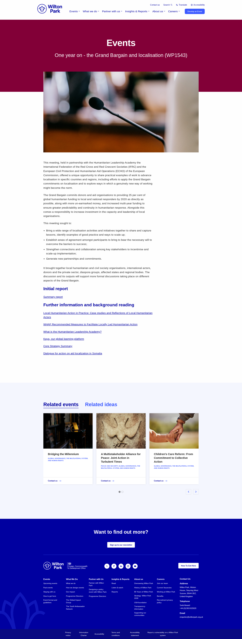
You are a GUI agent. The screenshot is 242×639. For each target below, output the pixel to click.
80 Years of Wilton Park (143, 592)
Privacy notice (68, 633)
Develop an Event (194, 11)
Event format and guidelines (50, 601)
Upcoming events (50, 583)
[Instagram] (128, 566)
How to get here (49, 596)
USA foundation (140, 603)
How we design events (75, 588)
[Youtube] (135, 566)
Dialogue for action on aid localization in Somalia (72, 353)
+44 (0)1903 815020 (188, 608)
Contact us (155, 5)
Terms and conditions (115, 633)
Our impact (70, 592)
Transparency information (139, 607)
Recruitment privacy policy (165, 601)
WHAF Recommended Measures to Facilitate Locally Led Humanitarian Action (90, 324)
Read (114, 583)
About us (157, 11)
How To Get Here (188, 566)
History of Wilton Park (142, 588)
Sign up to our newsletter (121, 545)
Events (73, 11)
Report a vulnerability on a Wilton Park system (162, 633)
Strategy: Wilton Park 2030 (142, 597)
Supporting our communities (140, 614)
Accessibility (199, 5)
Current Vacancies (164, 588)
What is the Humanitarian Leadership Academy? (72, 331)
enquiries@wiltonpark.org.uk (191, 617)
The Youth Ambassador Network (75, 607)
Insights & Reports (136, 11)
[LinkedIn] (121, 566)
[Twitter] (106, 566)
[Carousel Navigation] (189, 492)
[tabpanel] (121, 452)
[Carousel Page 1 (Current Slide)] (119, 492)
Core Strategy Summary (57, 346)
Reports (115, 592)
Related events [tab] (61, 404)
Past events (48, 588)
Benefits (160, 596)
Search (166, 5)
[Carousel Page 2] (122, 492)
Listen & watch (117, 588)
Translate (183, 5)
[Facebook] (113, 566)
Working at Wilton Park (166, 592)
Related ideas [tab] (101, 404)
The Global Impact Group (73, 601)
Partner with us (111, 11)
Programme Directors (74, 596)
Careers (173, 11)
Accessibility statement (135, 633)
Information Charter (83, 633)
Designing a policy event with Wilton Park (98, 590)
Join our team (162, 583)
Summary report (53, 296)
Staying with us (49, 592)
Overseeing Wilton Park (143, 583)
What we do (90, 11)
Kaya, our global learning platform (63, 338)
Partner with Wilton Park (96, 584)
